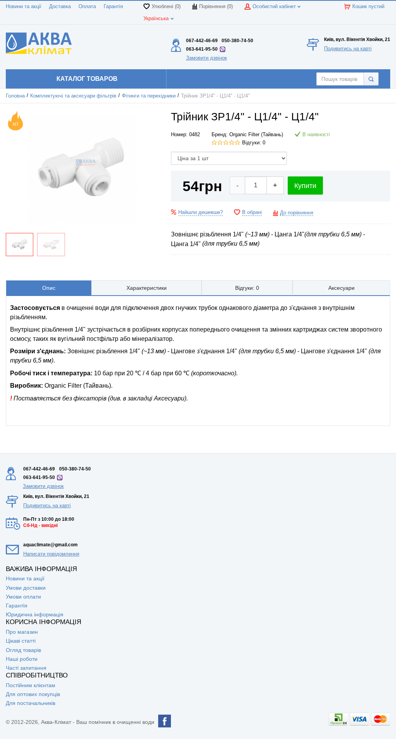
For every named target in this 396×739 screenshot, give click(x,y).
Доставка (60, 6)
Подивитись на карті (348, 48)
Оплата (87, 6)
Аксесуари (341, 288)
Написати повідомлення (51, 554)
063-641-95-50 (202, 49)
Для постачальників (30, 703)
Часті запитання (26, 668)
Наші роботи (22, 659)
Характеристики (146, 288)
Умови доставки (26, 588)
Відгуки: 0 (253, 142)
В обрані (252, 212)
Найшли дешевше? (200, 212)
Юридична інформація (34, 614)
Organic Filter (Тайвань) (256, 134)
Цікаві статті (21, 641)
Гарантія (113, 6)
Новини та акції (23, 6)
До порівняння (296, 213)
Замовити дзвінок (206, 58)
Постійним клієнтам (30, 685)
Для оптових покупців (33, 694)
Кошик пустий (368, 6)
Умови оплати (23, 597)
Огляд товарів (23, 650)
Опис (48, 288)
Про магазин (22, 632)
